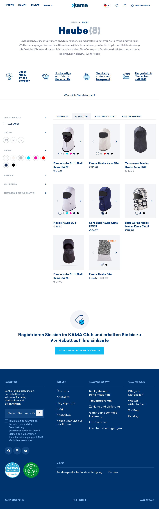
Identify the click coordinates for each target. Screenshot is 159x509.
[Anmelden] (125, 5)
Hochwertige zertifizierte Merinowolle (63, 76)
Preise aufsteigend (105, 116)
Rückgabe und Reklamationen (99, 392)
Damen (22, 5)
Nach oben (78, 500)
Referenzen (62, 116)
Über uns (63, 391)
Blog (60, 409)
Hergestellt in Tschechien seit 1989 (143, 76)
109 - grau (63, 154)
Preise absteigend (131, 116)
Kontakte (63, 397)
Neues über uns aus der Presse (69, 422)
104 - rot (105, 154)
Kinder (35, 5)
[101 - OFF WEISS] (13, 158)
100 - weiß (60, 154)
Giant (151, 500)
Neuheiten (64, 415)
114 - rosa (71, 154)
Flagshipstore (66, 403)
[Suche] (116, 5)
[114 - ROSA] (36, 158)
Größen (133, 410)
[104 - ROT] (43, 158)
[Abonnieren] (39, 413)
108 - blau (74, 154)
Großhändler (98, 422)
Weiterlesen (93, 53)
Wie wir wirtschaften (136, 402)
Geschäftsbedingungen (105, 428)
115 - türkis (67, 154)
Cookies (113, 472)
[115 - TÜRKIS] (28, 158)
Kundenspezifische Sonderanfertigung (79, 472)
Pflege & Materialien (135, 392)
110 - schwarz (78, 154)
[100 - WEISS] (6, 158)
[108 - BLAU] (6, 165)
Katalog (133, 416)
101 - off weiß (97, 154)
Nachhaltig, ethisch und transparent (103, 76)
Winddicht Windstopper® (79, 95)
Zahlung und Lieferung (104, 406)
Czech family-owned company (24, 76)
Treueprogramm (100, 400)
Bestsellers (81, 116)
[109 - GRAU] (21, 158)
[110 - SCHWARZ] (13, 165)
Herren (9, 5)
